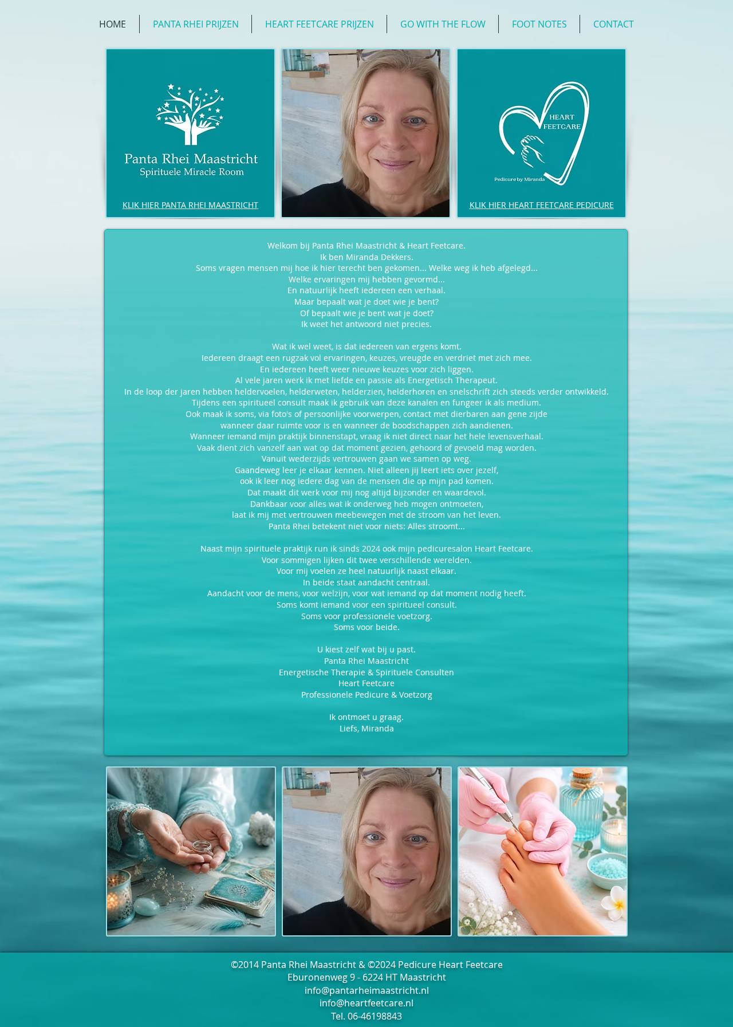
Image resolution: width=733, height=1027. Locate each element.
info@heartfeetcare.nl (366, 1003)
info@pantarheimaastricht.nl (367, 990)
